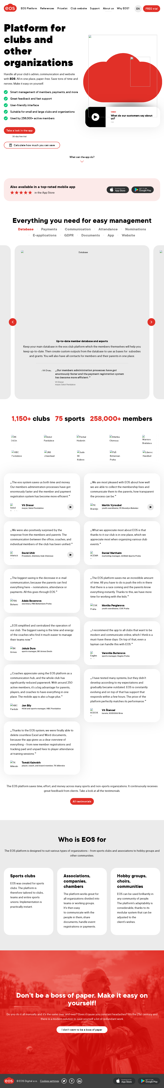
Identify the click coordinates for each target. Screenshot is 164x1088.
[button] (12, 322)
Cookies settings (49, 1081)
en (138, 8)
